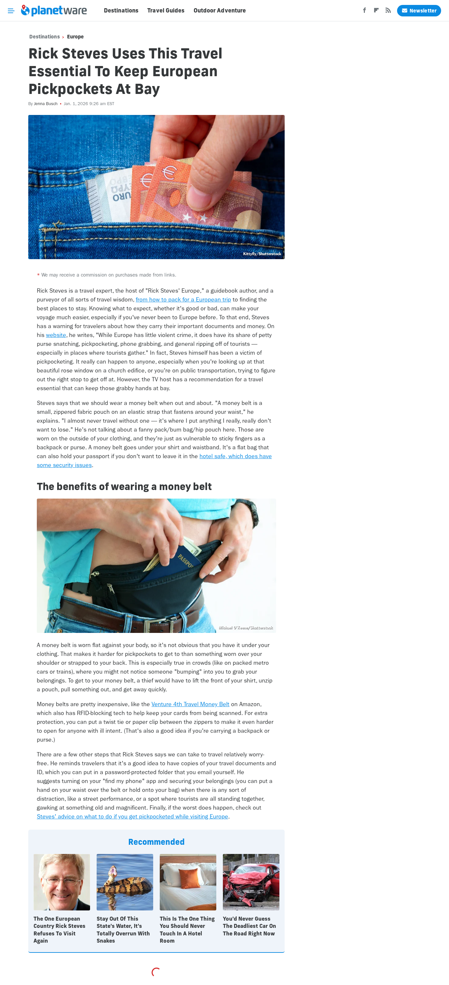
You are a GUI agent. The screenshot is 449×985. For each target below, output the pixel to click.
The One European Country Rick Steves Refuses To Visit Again (59, 929)
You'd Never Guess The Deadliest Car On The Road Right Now (249, 926)
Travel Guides (165, 10)
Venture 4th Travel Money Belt (190, 704)
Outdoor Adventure (220, 10)
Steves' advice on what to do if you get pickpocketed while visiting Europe (132, 816)
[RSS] (388, 12)
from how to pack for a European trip (183, 299)
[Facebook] (364, 12)
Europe (75, 37)
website (56, 335)
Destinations (121, 10)
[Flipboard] (376, 12)
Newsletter (423, 11)
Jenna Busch (46, 103)
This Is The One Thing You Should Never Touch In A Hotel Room (187, 929)
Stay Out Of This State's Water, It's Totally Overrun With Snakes (123, 929)
